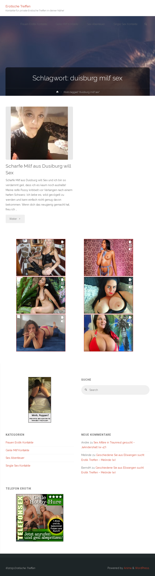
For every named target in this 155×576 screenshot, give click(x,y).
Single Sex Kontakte (18, 465)
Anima (127, 568)
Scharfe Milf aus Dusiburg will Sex (38, 169)
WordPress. (142, 568)
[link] (146, 24)
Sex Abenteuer (15, 457)
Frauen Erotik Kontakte (19, 442)
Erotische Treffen (17, 6)
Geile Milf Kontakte (17, 450)
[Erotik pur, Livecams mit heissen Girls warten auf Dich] (39, 517)
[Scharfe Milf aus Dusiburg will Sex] (39, 133)
